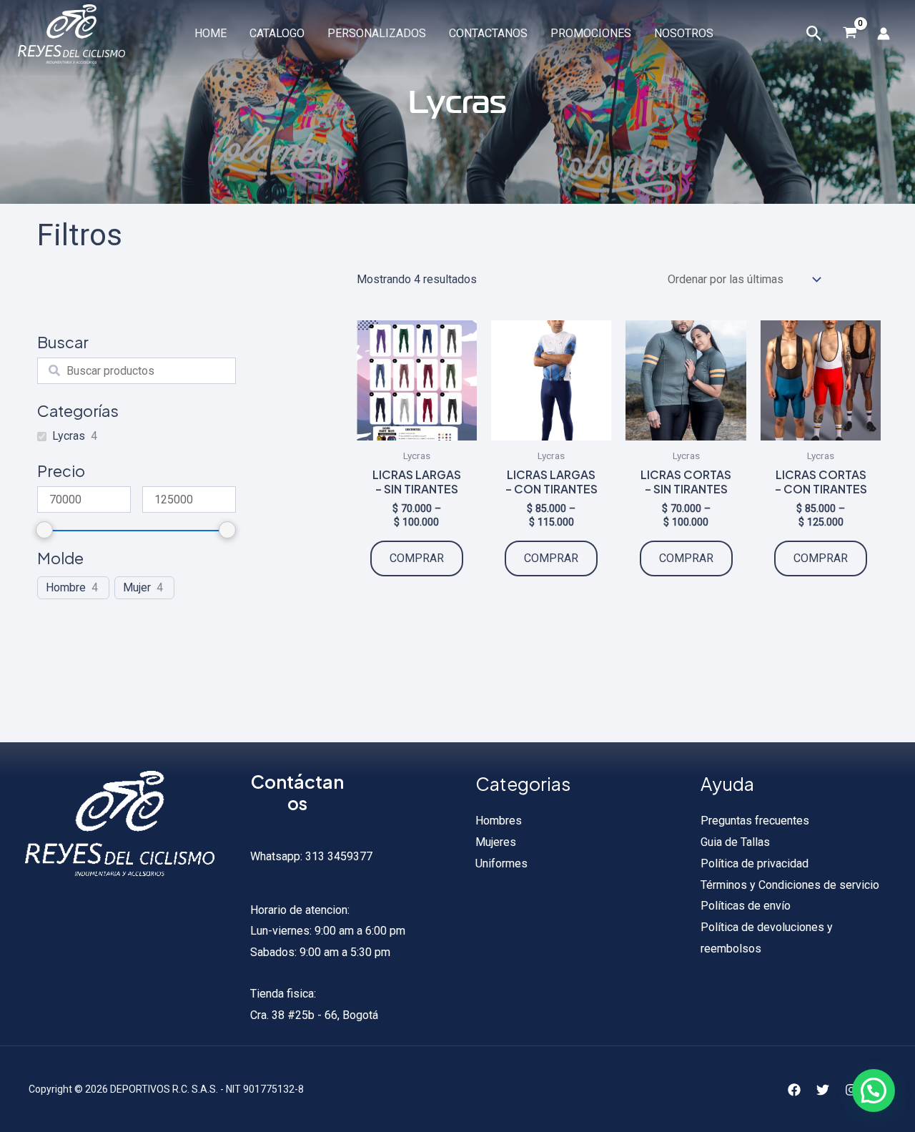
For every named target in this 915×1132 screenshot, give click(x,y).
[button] (873, 1090)
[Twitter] (822, 1089)
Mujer (137, 587)
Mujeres (495, 842)
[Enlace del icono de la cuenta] (883, 33)
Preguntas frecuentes (755, 820)
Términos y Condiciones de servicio (790, 885)
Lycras (68, 436)
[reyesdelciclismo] (71, 33)
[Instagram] (851, 1089)
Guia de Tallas (735, 842)
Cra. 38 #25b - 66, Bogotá (314, 1015)
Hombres (498, 820)
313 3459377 (337, 856)
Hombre (66, 587)
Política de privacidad (754, 863)
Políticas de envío (746, 905)
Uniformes (501, 863)
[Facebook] (794, 1089)
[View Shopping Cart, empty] (849, 33)
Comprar (417, 558)
